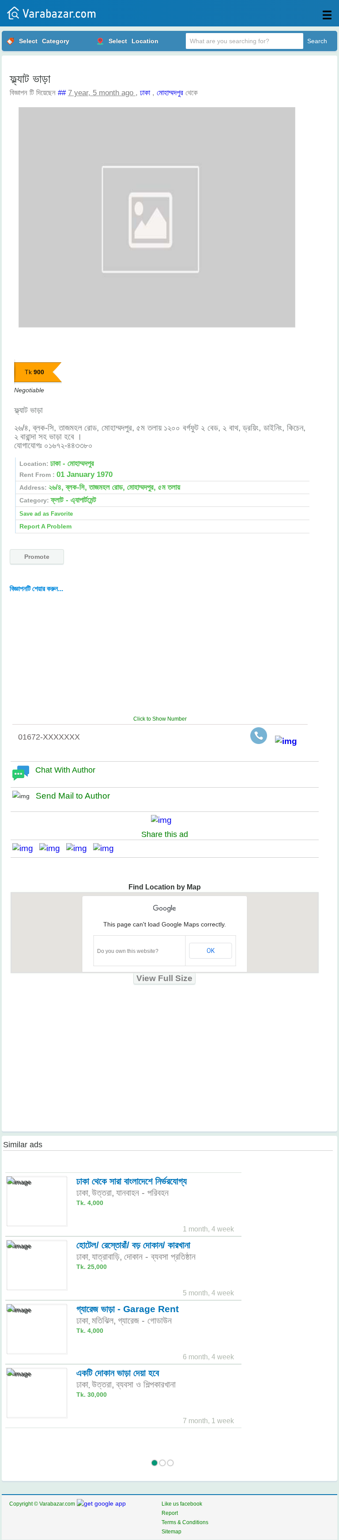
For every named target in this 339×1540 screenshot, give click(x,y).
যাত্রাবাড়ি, (107, 1256)
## (62, 93)
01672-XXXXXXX (49, 737)
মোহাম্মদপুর (170, 93)
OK (211, 950)
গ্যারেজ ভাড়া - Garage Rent (127, 1309)
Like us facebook (182, 1504)
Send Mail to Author (73, 795)
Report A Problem (45, 526)
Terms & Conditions (185, 1522)
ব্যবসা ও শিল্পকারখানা (146, 1384)
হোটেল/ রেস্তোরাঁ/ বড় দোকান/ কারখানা (133, 1245)
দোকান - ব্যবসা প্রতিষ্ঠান (160, 1256)
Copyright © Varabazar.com (42, 1504)
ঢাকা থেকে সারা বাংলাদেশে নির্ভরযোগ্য (131, 1181)
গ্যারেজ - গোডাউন (145, 1320)
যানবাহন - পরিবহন (142, 1193)
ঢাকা (145, 93)
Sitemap (171, 1532)
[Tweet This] (52, 848)
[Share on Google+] (79, 848)
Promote (36, 556)
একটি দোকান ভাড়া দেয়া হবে (117, 1373)
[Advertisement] (166, 653)
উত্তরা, (103, 1193)
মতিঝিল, (104, 1320)
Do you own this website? (127, 951)
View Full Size (164, 978)
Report (170, 1513)
